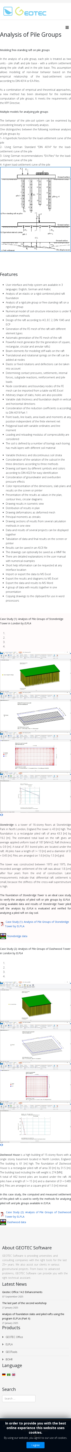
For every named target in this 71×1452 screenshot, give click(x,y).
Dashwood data (16, 1222)
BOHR (9, 1359)
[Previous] (1, 814)
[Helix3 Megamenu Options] (67, 27)
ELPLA (9, 1344)
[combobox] (19, 1398)
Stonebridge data (17, 936)
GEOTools (11, 1352)
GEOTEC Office (14, 1337)
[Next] (2, 814)
